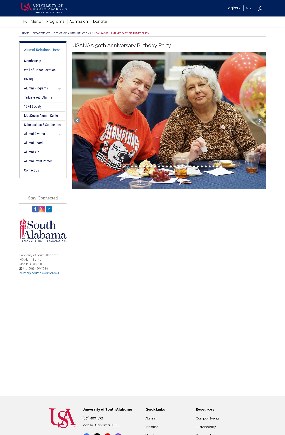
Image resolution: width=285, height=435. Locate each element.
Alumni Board (33, 143)
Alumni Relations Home (42, 50)
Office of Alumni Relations (72, 33)
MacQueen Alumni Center (41, 116)
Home (25, 33)
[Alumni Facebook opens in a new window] (35, 209)
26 (213, 166)
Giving (28, 79)
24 (206, 166)
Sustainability (206, 427)
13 (163, 166)
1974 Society (33, 106)
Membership (32, 61)
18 (182, 166)
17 (179, 166)
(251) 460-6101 (92, 418)
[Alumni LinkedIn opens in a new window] (49, 209)
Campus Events (207, 418)
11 (155, 166)
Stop (85, 166)
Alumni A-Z (31, 152)
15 (171, 166)
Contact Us (31, 170)
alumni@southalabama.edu (39, 273)
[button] (260, 8)
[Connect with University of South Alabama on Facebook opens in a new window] (87, 430)
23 (202, 166)
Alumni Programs (36, 88)
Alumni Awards (34, 134)
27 (217, 166)
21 (194, 166)
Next (259, 120)
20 (190, 166)
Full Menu (32, 21)
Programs (55, 21)
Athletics (151, 427)
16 (175, 166)
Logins (232, 8)
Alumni (150, 418)
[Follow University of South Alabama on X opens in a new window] (97, 430)
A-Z (248, 8)
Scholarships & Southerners (42, 125)
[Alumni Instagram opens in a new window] (42, 209)
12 (159, 166)
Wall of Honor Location (40, 70)
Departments (41, 33)
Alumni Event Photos (38, 161)
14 (167, 166)
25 (210, 166)
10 (151, 166)
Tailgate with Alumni (38, 97)
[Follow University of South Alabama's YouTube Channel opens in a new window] (108, 430)
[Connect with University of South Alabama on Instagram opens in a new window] (118, 430)
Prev (77, 120)
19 (186, 166)
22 (198, 166)
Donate (100, 21)
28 (221, 166)
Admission (78, 21)
